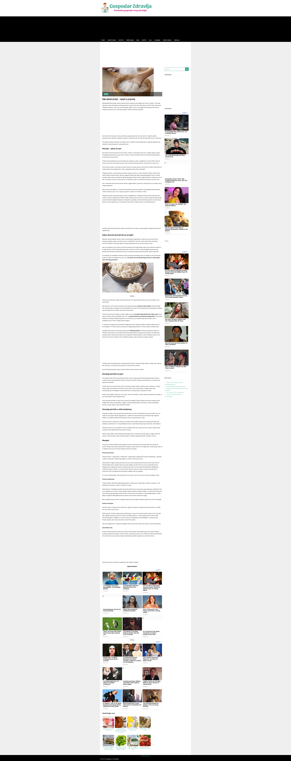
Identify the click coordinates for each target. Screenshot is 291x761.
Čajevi (103, 40)
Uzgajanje (157, 40)
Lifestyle (121, 40)
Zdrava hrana (167, 40)
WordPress (109, 759)
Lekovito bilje (112, 40)
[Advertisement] (145, 27)
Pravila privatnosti (145, 756)
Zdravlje (176, 40)
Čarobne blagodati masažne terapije (175, 386)
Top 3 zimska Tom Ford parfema (175, 392)
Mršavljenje (130, 40)
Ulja (150, 40)
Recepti (144, 40)
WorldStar (116, 759)
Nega (137, 40)
